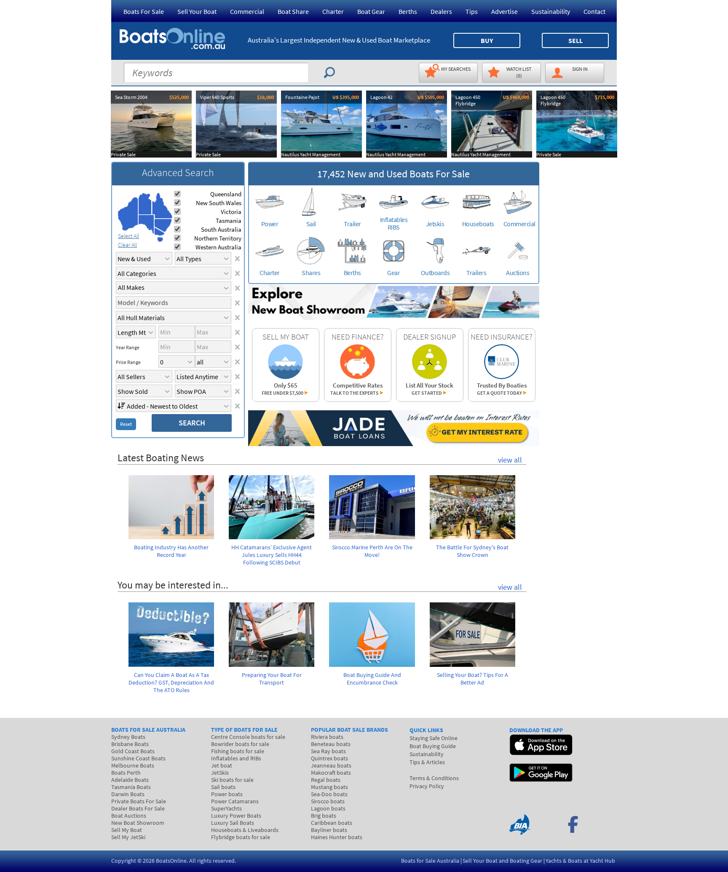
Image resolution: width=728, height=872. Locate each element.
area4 (162, 206)
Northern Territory (217, 238)
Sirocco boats (328, 801)
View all (510, 459)
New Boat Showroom (137, 823)
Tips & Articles (427, 762)
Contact (594, 11)
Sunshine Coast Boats (138, 758)
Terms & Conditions (434, 778)
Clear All (127, 244)
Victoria (231, 212)
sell (575, 40)
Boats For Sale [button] (143, 11)
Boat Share (293, 11)
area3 (146, 224)
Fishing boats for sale (237, 751)
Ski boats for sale (232, 780)
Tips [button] (472, 11)
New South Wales (218, 203)
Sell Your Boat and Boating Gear (502, 860)
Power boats (227, 794)
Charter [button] (333, 11)
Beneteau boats (331, 744)
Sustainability (550, 11)
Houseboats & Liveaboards (244, 830)
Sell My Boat (126, 830)
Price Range (128, 362)
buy (487, 40)
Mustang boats (329, 787)
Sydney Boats (128, 737)
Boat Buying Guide (433, 746)
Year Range (127, 347)
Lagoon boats (328, 808)
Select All (128, 236)
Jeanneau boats (331, 765)
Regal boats (325, 780)
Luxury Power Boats (236, 815)
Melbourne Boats (132, 765)
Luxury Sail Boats (232, 823)
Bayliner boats (329, 830)
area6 (159, 231)
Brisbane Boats (130, 744)
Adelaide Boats (130, 780)
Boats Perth (126, 772)
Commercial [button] (247, 11)
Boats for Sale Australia (430, 860)
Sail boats (223, 787)
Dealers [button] (441, 11)
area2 (145, 203)
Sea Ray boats (328, 751)
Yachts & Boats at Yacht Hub (580, 860)
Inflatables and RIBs (236, 758)
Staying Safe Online (434, 738)
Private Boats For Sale (138, 801)
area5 (163, 226)
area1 (128, 214)
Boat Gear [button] (371, 11)
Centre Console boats (248, 737)
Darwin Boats (128, 794)
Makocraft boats (331, 772)
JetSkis (220, 772)
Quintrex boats (329, 758)
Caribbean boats (331, 823)
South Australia (221, 229)
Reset (126, 424)
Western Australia (218, 247)
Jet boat (221, 765)
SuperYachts (226, 808)
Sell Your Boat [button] (197, 11)
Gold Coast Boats (133, 751)
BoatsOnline (171, 860)
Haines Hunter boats (336, 837)
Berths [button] (408, 11)
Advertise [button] (504, 11)
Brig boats (323, 815)
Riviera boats (327, 737)
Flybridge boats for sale (240, 837)
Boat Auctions (128, 815)
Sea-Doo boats (329, 794)
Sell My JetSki (128, 837)
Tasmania (228, 221)
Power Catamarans (235, 801)
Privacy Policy (427, 786)
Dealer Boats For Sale (138, 808)
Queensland (225, 194)
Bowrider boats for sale (240, 744)
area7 (160, 239)
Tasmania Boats (131, 787)
